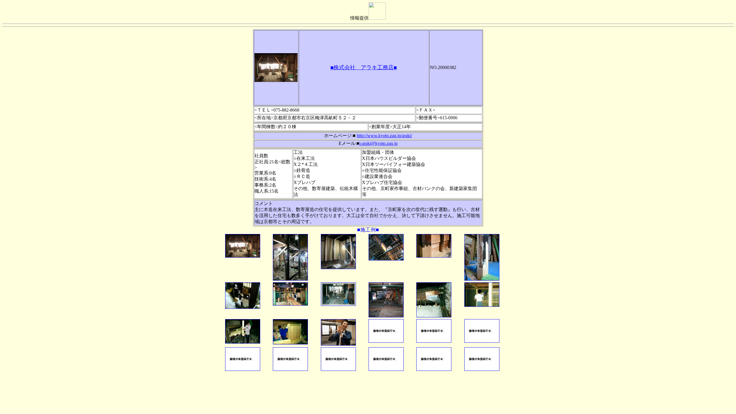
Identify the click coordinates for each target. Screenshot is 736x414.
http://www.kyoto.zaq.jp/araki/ (384, 135)
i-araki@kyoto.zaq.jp (378, 143)
